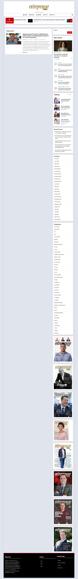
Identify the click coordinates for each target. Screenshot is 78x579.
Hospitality (57, 284)
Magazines (38, 14)
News (13, 43)
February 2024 (57, 219)
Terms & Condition (61, 562)
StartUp (56, 322)
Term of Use (60, 567)
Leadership (57, 297)
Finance (56, 267)
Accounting (57, 226)
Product (62, 74)
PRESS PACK (31, 14)
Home (25, 14)
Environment (57, 262)
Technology (57, 325)
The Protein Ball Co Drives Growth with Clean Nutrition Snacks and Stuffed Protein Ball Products (65, 78)
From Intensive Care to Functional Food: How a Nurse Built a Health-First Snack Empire (65, 65)
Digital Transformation (59, 254)
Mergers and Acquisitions (60, 305)
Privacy (59, 565)
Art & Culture (57, 236)
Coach (55, 52)
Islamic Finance (58, 295)
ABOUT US (45, 14)
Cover (56, 249)
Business (9, 43)
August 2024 (57, 206)
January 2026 (57, 171)
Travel (62, 80)
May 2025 (57, 186)
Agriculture (57, 229)
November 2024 (58, 199)
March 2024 (57, 216)
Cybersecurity (57, 252)
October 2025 (57, 179)
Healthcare (57, 282)
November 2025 (58, 176)
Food (56, 272)
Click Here (7, 569)
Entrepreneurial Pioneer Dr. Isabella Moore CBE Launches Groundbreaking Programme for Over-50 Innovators (36, 35)
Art (55, 234)
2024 (41, 566)
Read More (25, 52)
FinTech (56, 269)
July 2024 (57, 209)
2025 (41, 563)
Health (56, 279)
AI (55, 231)
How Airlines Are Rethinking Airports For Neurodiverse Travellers (63, 84)
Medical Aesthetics (59, 302)
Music (56, 307)
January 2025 (57, 194)
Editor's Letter (57, 257)
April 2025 (57, 189)
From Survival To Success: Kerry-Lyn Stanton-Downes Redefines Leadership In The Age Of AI (64, 90)
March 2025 (57, 191)
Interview (59, 52)
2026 (41, 561)
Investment (57, 292)
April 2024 (57, 214)
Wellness (56, 333)
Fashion (59, 62)
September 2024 (58, 204)
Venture (56, 330)
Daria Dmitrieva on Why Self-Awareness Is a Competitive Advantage (61, 56)
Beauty (56, 239)
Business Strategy (61, 86)
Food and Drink (58, 274)
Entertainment (57, 259)
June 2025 (57, 184)
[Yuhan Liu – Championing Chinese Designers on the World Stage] (52, 21)
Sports (56, 320)
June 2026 (57, 161)
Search (55, 30)
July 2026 (57, 158)
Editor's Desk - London (28, 39)
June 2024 (57, 211)
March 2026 (57, 166)
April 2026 (57, 163)
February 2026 (57, 168)
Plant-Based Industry (59, 312)
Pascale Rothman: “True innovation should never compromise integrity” (32, 19)
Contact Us (52, 14)
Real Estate (57, 317)
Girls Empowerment (59, 277)
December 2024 (58, 196)
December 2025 (58, 173)
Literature (57, 300)
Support (59, 560)
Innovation (57, 287)
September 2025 (58, 181)
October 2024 (57, 201)
